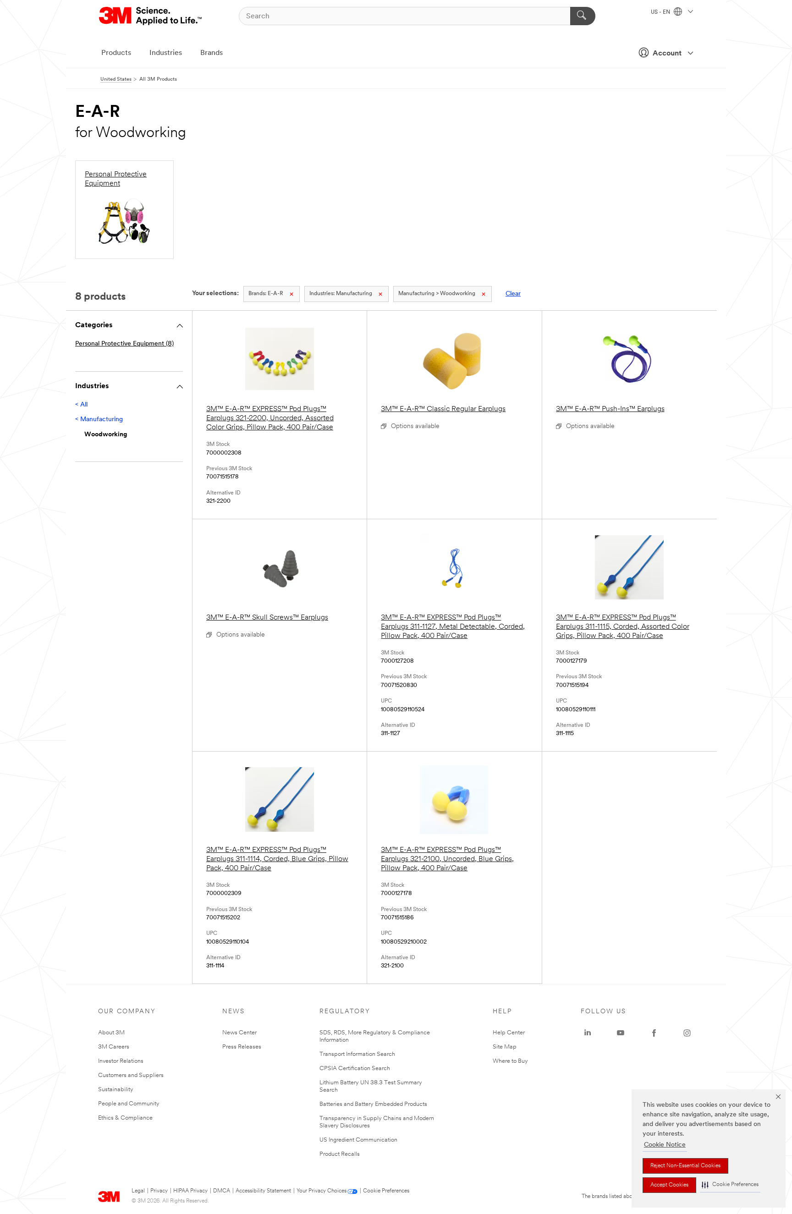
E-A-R (265, 294)
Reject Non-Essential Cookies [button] (685, 1166)
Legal (138, 1191)
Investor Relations (120, 1061)
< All (81, 404)
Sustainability (115, 1090)
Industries (165, 53)
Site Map (505, 1047)
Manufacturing (340, 294)
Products (116, 53)
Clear (513, 294)
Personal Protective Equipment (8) (124, 344)
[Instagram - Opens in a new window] (687, 1033)
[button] (730, 1184)
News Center (239, 1033)
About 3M (111, 1033)
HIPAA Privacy (190, 1191)
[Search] (582, 16)
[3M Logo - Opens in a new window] (151, 16)
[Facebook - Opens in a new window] (654, 1033)
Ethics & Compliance (125, 1118)
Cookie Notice (665, 1145)
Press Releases (241, 1047)
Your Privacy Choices (321, 1191)
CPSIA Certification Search (354, 1068)
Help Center (509, 1033)
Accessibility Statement (263, 1191)
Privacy (159, 1191)
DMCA (221, 1191)
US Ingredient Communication (358, 1140)
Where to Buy (510, 1061)
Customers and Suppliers (131, 1075)
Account (667, 53)
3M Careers (113, 1047)
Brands (211, 53)
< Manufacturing (99, 419)
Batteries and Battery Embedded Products (373, 1104)
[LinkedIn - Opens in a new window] (587, 1033)
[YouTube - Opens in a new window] (620, 1033)
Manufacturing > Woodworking (436, 294)
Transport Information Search (357, 1054)
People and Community (129, 1104)
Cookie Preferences (386, 1191)
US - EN (661, 12)
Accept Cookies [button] (669, 1185)
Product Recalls (339, 1154)
